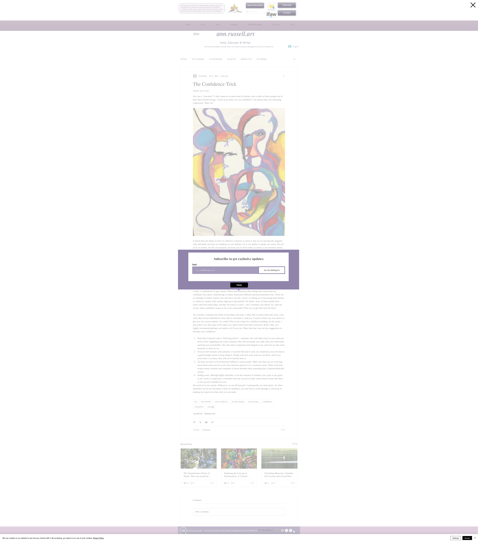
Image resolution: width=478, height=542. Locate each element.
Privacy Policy (98, 538)
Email (194, 264)
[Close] (475, 538)
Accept (467, 538)
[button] (473, 4)
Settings (455, 538)
